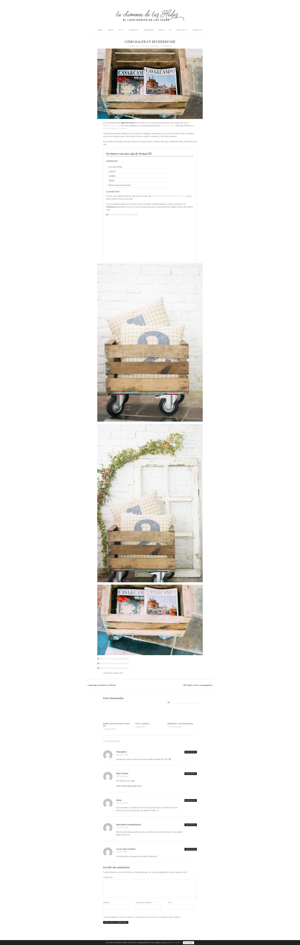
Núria (119, 800)
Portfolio (133, 30)
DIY (120, 30)
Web (169, 902)
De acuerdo (188, 943)
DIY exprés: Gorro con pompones (197, 685)
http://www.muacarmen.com (129, 786)
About (111, 30)
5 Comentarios (166, 46)
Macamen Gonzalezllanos (128, 824)
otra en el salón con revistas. (115, 128)
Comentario (108, 877)
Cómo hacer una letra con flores (102, 685)
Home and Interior (152, 46)
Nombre (106, 902)
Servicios (181, 30)
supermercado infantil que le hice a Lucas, (169, 196)
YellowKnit (121, 752)
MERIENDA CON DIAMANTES (180, 724)
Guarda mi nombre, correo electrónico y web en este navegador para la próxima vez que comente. (141, 917)
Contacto (197, 30)
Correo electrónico (144, 902)
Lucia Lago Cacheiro (125, 849)
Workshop (148, 30)
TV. (170, 30)
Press (161, 30)
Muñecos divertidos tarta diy (116, 725)
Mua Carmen (122, 773)
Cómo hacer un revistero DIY (150, 41)
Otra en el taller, (169, 125)
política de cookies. (174, 942)
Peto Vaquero (142, 724)
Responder (191, 752)
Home (100, 30)
